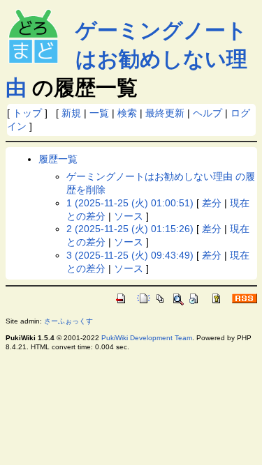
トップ (27, 113)
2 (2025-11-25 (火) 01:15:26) (130, 228)
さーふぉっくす (68, 321)
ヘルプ (207, 113)
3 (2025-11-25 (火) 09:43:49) (130, 255)
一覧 (99, 113)
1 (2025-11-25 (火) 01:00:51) (130, 202)
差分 (211, 202)
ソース (128, 216)
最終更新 (164, 113)
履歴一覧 (58, 159)
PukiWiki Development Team (146, 338)
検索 (127, 113)
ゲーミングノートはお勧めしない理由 (126, 59)
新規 (71, 113)
